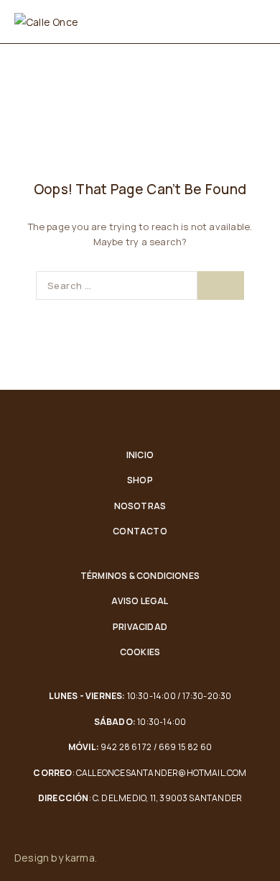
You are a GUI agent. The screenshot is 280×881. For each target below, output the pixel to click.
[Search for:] (116, 285)
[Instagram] (261, 858)
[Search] (220, 285)
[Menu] (256, 21)
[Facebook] (231, 858)
